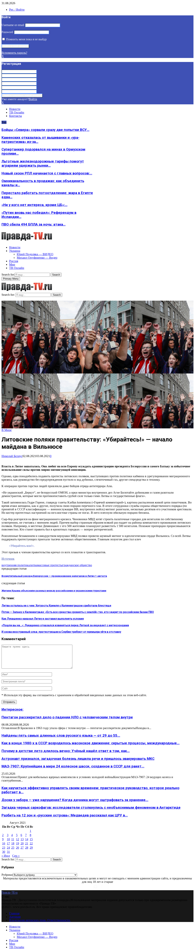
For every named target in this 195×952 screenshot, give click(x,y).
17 (8, 843)
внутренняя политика (16, 565)
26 (17, 847)
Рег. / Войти (17, 9)
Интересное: (12, 709)
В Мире (7, 430)
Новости (14, 109)
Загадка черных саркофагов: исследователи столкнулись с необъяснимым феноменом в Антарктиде (91, 807)
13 (22, 839)
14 (26, 839)
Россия (13, 261)
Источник (8, 558)
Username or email (13, 25)
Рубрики (7, 874)
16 (3, 843)
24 (8, 847)
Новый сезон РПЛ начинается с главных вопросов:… (47, 173)
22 (31, 843)
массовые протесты (49, 565)
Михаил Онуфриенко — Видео (37, 257)
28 (26, 847)
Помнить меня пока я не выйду (26, 39)
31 (8, 851)
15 (31, 839)
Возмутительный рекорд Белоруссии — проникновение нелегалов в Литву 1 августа (54, 576)
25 (12, 847)
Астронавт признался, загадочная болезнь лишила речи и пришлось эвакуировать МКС (78, 759)
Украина (14, 250)
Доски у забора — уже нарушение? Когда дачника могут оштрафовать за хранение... (75, 800)
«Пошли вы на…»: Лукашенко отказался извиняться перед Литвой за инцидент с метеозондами (65, 625)
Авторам (15, 916)
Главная (14, 913)
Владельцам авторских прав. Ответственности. (40, 920)
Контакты (15, 115)
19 (17, 843)
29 (31, 847)
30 (3, 851)
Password (7, 32)
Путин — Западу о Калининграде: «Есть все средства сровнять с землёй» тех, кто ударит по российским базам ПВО (78, 612)
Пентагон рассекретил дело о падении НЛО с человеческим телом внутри (67, 717)
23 (3, 847)
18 (12, 843)
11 (12, 839)
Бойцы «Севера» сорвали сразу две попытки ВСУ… (45, 130)
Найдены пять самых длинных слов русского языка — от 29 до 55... (61, 735)
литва (33, 565)
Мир (12, 264)
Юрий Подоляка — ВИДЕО (35, 254)
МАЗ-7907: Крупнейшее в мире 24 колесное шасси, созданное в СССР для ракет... (73, 766)
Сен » (16, 855)
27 (22, 847)
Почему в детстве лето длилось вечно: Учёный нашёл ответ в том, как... (66, 751)
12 (17, 839)
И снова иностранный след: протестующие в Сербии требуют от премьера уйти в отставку (61, 631)
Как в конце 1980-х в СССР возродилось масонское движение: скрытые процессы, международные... (91, 743)
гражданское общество (77, 565)
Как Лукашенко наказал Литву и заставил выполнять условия (43, 618)
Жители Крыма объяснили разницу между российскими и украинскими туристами (54, 590)
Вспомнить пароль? (14, 52)
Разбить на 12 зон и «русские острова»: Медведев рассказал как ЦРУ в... (65, 815)
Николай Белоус (12, 456)
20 (22, 843)
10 (8, 839)
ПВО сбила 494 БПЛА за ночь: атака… (34, 224)
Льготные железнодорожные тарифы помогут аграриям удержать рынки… (43, 163)
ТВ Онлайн (16, 112)
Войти (33, 99)
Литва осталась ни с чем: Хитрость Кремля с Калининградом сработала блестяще (56, 605)
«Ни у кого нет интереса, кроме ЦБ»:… (34, 205)
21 (26, 843)
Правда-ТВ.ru (10, 892)
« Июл (6, 855)
